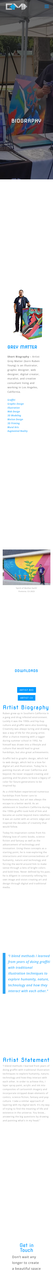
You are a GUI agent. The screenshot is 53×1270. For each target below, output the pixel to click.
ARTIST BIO (27, 690)
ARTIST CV (26, 697)
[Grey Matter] (28, 340)
